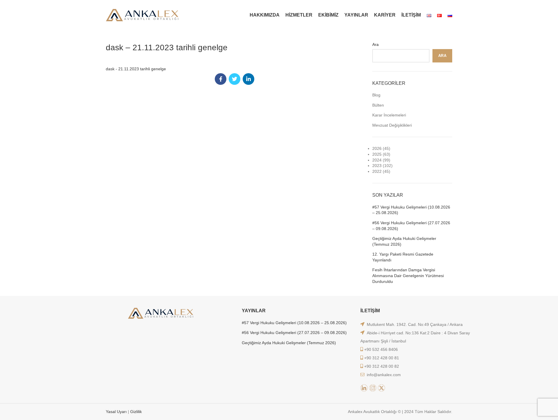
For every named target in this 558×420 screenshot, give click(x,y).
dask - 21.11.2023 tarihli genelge (136, 69)
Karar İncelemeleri (389, 115)
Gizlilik (136, 411)
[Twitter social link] (234, 79)
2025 (377, 154)
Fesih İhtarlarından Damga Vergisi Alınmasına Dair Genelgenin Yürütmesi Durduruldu (408, 275)
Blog (376, 95)
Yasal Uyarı (117, 411)
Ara (375, 44)
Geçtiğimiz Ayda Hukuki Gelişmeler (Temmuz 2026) (404, 241)
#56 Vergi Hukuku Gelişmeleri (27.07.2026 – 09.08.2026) (411, 225)
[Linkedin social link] (248, 79)
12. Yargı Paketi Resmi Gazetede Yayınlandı (402, 257)
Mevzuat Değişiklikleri (392, 125)
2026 (377, 148)
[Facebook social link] (220, 79)
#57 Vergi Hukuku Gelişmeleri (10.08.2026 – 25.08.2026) (411, 210)
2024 (377, 160)
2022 (377, 171)
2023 (377, 165)
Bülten (378, 105)
